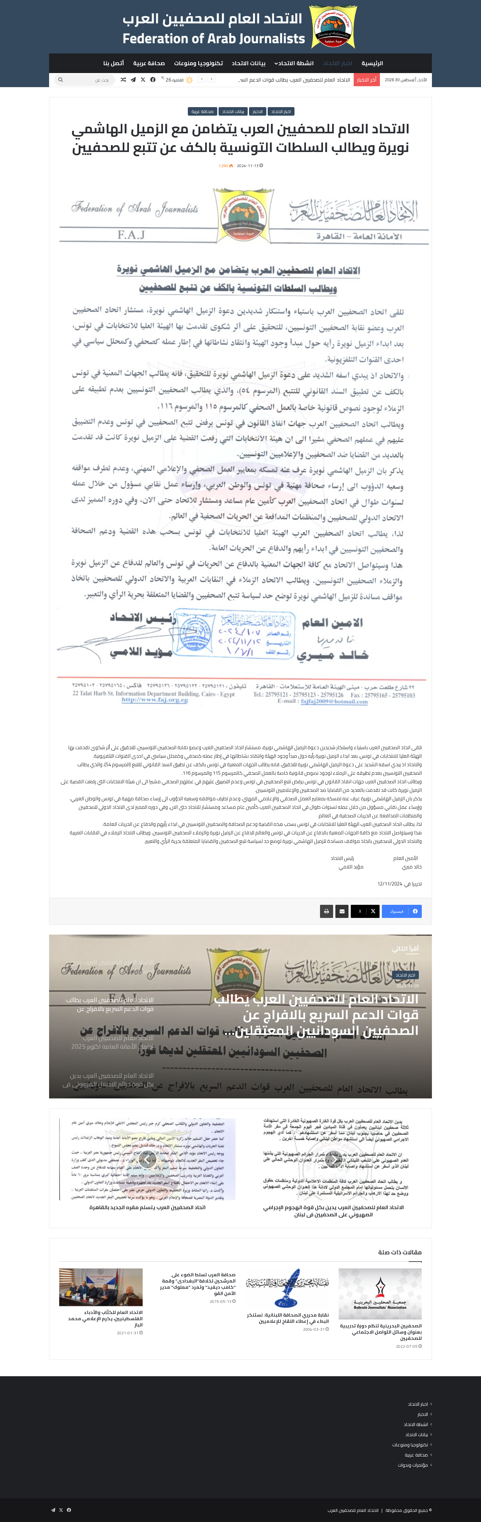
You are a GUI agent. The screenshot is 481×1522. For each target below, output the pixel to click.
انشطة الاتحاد (296, 63)
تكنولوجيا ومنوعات (198, 63)
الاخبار (258, 111)
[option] (240, 1016)
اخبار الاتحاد (337, 63)
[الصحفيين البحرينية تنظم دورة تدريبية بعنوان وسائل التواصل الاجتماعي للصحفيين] (380, 1294)
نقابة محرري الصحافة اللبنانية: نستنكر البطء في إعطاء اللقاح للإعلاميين (288, 1318)
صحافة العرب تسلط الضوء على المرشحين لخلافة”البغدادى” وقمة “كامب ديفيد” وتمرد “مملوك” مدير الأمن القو (198, 1284)
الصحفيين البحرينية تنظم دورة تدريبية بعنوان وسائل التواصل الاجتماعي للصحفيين (381, 1332)
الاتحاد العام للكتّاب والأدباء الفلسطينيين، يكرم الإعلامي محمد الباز (105, 1318)
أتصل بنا (113, 63)
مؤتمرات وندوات (413, 1465)
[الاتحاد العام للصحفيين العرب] (240, 26)
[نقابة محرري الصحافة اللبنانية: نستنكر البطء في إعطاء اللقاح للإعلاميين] (287, 1288)
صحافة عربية (149, 63)
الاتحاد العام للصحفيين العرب (353, 1510)
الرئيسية (372, 63)
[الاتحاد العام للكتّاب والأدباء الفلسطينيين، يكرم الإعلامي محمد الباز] (101, 1287)
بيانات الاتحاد (249, 63)
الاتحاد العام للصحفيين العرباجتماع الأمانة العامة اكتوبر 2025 (323, 1006)
